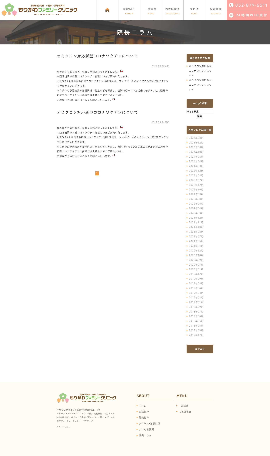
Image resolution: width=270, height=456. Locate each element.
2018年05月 (196, 321)
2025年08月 (196, 147)
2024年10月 (196, 152)
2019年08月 (196, 283)
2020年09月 (196, 260)
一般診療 (184, 406)
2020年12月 (196, 250)
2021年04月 (196, 246)
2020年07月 (196, 265)
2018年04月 (196, 326)
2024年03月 (196, 166)
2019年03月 (196, 293)
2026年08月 (196, 138)
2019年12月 (196, 274)
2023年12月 (196, 171)
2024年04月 (196, 161)
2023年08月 (196, 175)
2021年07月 (196, 236)
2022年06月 (196, 203)
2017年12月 (196, 335)
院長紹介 (144, 417)
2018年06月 (196, 316)
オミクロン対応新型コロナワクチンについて (97, 56)
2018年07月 (196, 311)
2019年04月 (196, 288)
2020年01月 (196, 269)
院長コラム (145, 435)
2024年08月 (196, 157)
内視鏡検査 (185, 411)
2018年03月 (196, 330)
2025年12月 (196, 142)
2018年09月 (196, 307)
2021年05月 (196, 241)
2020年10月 (196, 255)
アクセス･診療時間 (149, 423)
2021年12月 (196, 218)
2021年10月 (196, 227)
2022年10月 (196, 189)
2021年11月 (196, 222)
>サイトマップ (63, 427)
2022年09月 (196, 194)
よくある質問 (146, 429)
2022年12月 (196, 185)
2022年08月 (196, 199)
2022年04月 (196, 208)
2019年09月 (196, 279)
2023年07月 (196, 180)
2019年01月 (196, 302)
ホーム (142, 406)
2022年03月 (196, 213)
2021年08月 (196, 232)
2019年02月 (196, 297)
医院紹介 (144, 411)
